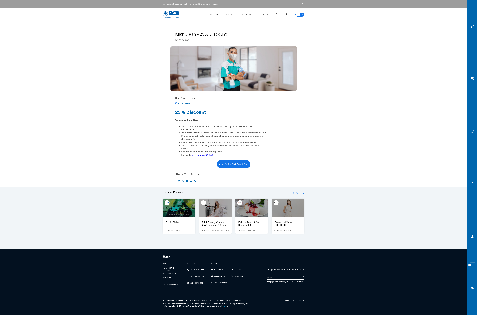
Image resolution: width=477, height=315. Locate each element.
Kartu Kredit (184, 103)
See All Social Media (219, 283)
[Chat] (472, 289)
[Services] (472, 131)
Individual (213, 14)
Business (230, 14)
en (302, 15)
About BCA (247, 14)
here (225, 306)
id (297, 15)
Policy (294, 300)
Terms (301, 300)
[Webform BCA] (472, 236)
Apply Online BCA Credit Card (233, 164)
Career (264, 14)
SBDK (287, 300)
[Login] (472, 26)
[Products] (472, 78)
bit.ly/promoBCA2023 (203, 155)
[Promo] (472, 183)
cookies (214, 4)
